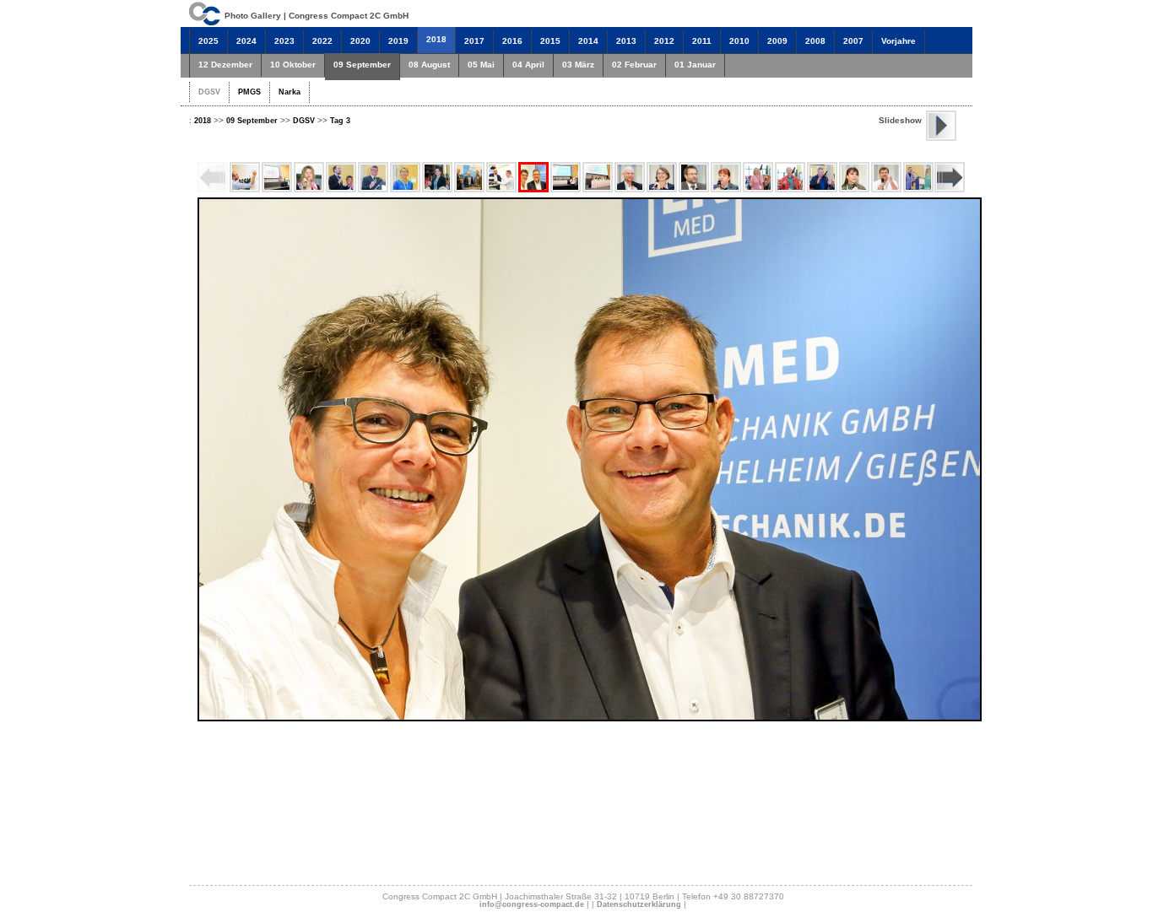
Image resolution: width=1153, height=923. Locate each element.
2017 (474, 41)
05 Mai (481, 64)
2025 (208, 41)
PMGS (249, 92)
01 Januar (695, 64)
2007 (853, 41)
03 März (578, 64)
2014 (588, 41)
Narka (289, 92)
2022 (322, 41)
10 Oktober (293, 64)
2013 (626, 41)
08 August (429, 64)
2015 (550, 41)
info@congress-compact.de (531, 904)
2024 (246, 41)
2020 (360, 41)
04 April (528, 64)
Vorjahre (898, 41)
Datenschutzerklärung (639, 904)
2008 (815, 41)
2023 (284, 41)
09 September (362, 64)
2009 (777, 41)
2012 (664, 41)
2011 (702, 41)
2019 (398, 41)
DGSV (209, 92)
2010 (739, 41)
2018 (436, 39)
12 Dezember (225, 64)
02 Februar (634, 64)
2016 (512, 41)
